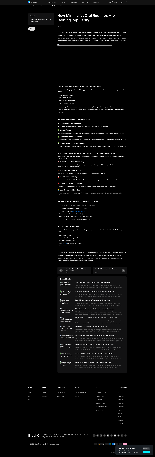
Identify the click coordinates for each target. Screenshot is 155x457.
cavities (65, 243)
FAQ (29, 399)
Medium (120, 399)
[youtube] (115, 435)
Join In (44, 393)
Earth (77, 396)
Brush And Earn (52, 2)
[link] (118, 435)
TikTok (120, 410)
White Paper (61, 396)
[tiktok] (104, 435)
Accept (146, 451)
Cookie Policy (100, 410)
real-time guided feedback (79, 211)
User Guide (96, 2)
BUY (122, 2)
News (34, 5)
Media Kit (120, 424)
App (29, 393)
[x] (94, 435)
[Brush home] (32, 2)
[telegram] (111, 435)
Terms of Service (101, 393)
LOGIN (115, 2)
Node (63, 2)
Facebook (121, 406)
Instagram (121, 403)
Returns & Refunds (101, 406)
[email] (125, 435)
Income (44, 396)
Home (29, 5)
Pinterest (120, 413)
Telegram (121, 396)
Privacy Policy (100, 396)
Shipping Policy (100, 403)
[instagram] (97, 435)
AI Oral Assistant (80, 393)
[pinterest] (108, 435)
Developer (85, 2)
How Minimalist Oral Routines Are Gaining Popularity (50, 5)
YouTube (120, 417)
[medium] (122, 435)
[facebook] (101, 435)
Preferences (146, 448)
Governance (73, 2)
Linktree (120, 420)
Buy (29, 396)
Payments (99, 399)
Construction (61, 393)
